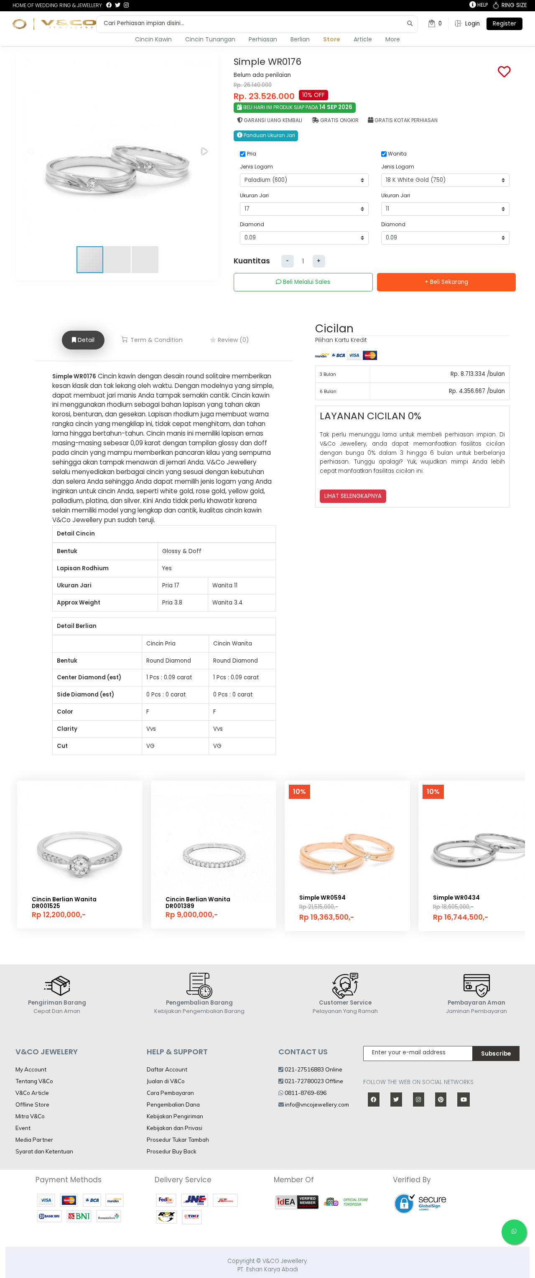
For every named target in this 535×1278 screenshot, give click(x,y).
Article (363, 39)
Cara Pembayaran (170, 1092)
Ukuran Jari (254, 195)
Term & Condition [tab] (156, 340)
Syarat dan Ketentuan (44, 1151)
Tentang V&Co (34, 1081)
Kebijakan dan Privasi (174, 1128)
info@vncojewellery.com (317, 1104)
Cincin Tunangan (210, 39)
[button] (204, 151)
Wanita (397, 153)
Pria (251, 153)
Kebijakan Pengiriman (175, 1116)
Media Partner (34, 1139)
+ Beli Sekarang (446, 282)
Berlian (300, 39)
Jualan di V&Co (166, 1081)
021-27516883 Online (312, 1069)
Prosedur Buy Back (171, 1151)
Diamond (252, 224)
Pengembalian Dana (173, 1104)
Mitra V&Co (30, 1116)
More (392, 39)
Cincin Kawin (153, 39)
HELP (482, 4)
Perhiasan (263, 39)
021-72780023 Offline (313, 1081)
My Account (30, 1069)
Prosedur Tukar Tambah (178, 1139)
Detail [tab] (85, 340)
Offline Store (32, 1104)
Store (331, 39)
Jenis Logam (256, 166)
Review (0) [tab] (232, 340)
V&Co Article (32, 1092)
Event (23, 1128)
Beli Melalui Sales (305, 282)
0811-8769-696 (304, 1092)
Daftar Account (167, 1069)
